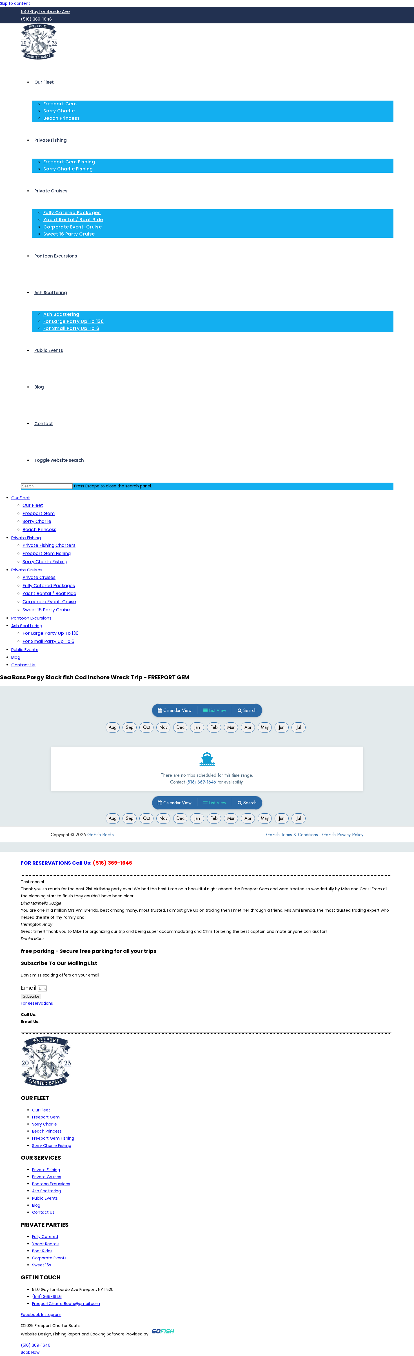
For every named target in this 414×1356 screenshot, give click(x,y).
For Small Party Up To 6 (48, 641)
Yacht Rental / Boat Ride (49, 593)
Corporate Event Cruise (49, 601)
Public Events (24, 650)
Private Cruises (27, 570)
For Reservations (37, 1003)
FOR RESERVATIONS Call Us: (76, 862)
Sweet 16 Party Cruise (46, 610)
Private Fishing (26, 538)
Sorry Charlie (37, 521)
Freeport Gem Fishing (47, 553)
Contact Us (23, 665)
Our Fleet (20, 498)
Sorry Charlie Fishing (45, 561)
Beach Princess (39, 529)
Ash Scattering (26, 626)
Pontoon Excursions (31, 618)
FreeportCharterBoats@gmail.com (74, 1021)
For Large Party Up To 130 (51, 633)
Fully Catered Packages (49, 585)
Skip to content (15, 3)
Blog (15, 657)
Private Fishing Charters (49, 545)
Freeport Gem (39, 513)
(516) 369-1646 (51, 1014)
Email (29, 988)
